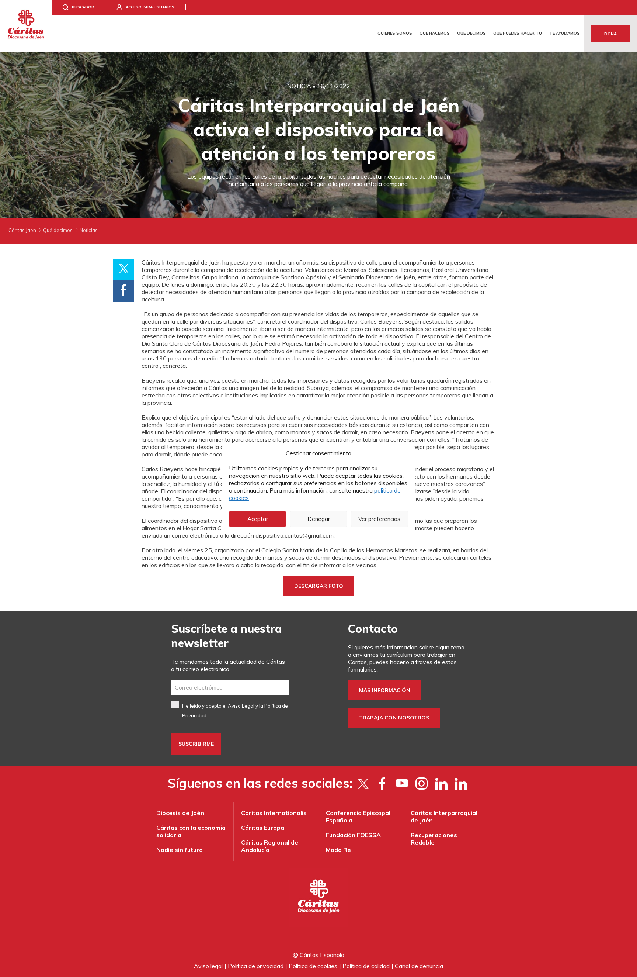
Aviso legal (208, 966)
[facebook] (382, 783)
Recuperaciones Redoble (434, 838)
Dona (610, 34)
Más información (384, 690)
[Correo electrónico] (230, 687)
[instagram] (422, 783)
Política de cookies (313, 966)
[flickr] (441, 783)
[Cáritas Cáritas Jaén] (26, 26)
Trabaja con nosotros (394, 717)
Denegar (318, 518)
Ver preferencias (379, 518)
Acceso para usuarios (150, 7)
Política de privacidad (255, 966)
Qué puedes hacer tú (517, 33)
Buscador (83, 7)
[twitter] (363, 783)
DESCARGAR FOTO (318, 586)
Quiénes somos (394, 33)
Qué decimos (471, 33)
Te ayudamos (564, 33)
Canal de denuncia (419, 966)
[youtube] (402, 783)
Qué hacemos (435, 33)
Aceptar (257, 518)
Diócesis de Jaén (180, 813)
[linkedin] (461, 783)
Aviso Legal (241, 706)
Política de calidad (366, 966)
